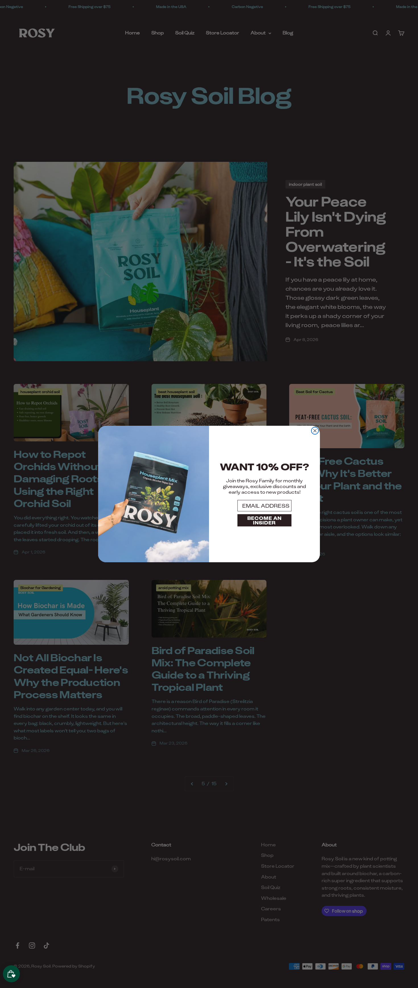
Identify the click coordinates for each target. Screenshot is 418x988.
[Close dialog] (314, 430)
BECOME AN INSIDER (264, 520)
